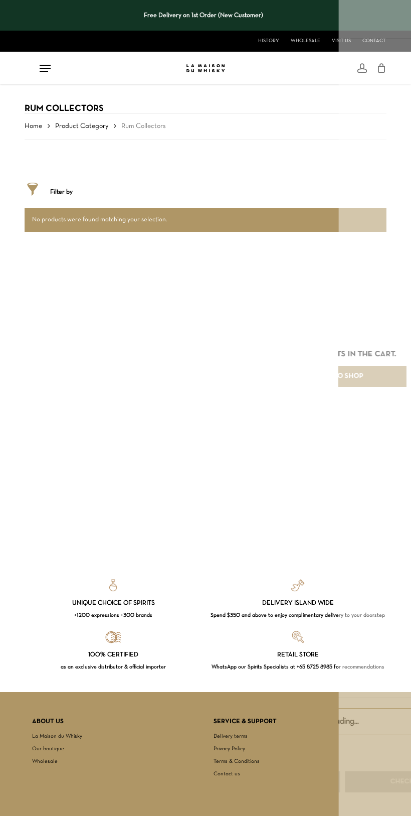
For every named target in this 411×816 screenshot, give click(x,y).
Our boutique (48, 748)
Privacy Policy (229, 748)
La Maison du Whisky (57, 736)
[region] (204, 15)
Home (33, 126)
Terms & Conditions (237, 761)
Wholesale (45, 761)
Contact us (227, 773)
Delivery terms (231, 736)
